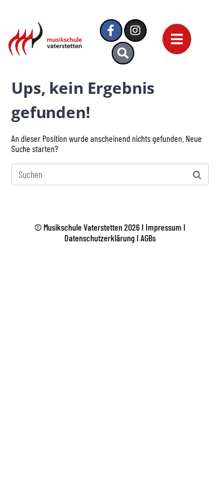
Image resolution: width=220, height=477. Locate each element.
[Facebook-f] (111, 30)
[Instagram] (135, 30)
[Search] (123, 53)
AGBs (148, 237)
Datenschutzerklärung (99, 237)
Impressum (164, 227)
